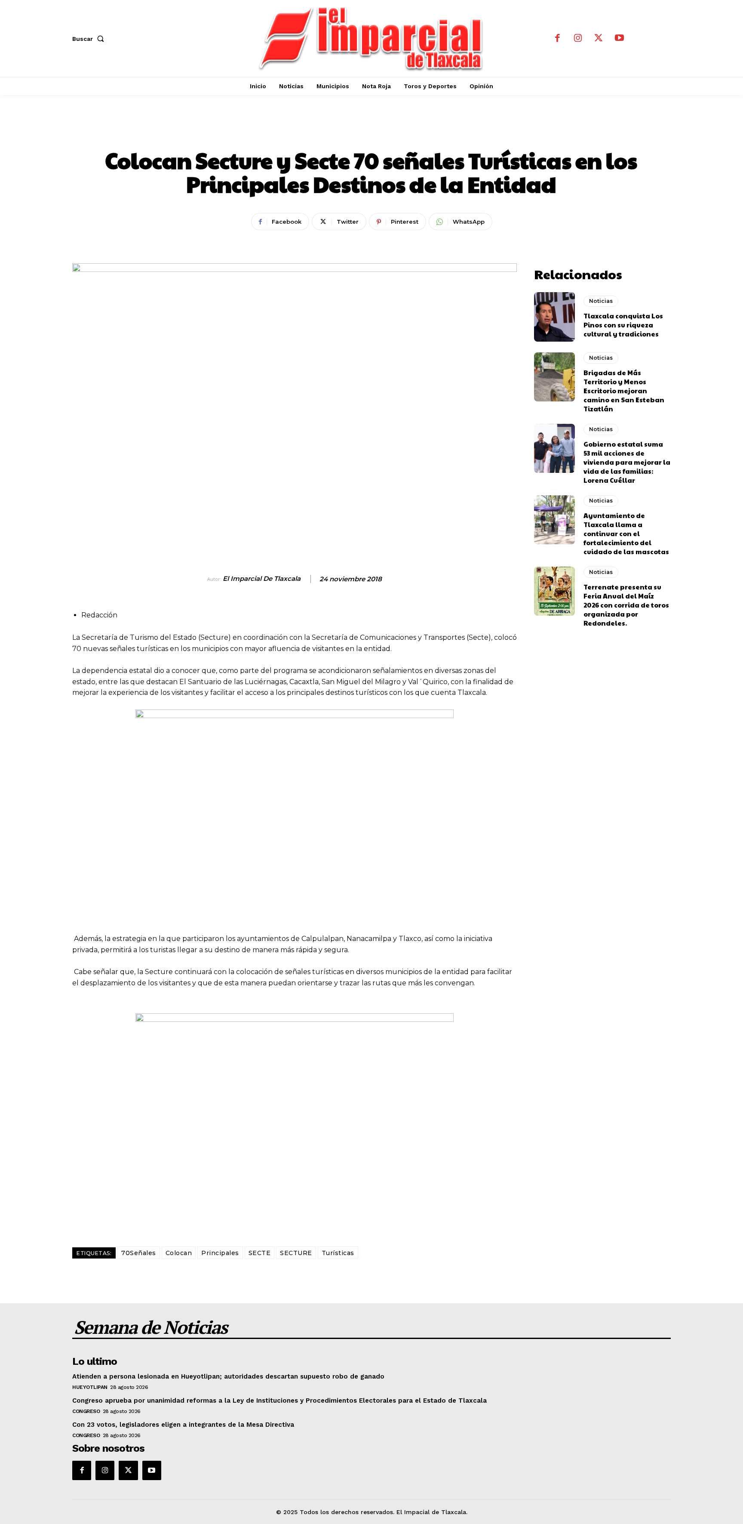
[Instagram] (578, 39)
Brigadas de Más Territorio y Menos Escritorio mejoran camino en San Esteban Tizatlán (623, 390)
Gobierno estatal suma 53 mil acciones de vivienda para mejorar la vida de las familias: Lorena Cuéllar (626, 461)
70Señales (138, 1253)
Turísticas (338, 1253)
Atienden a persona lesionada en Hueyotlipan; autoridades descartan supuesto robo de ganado (228, 1376)
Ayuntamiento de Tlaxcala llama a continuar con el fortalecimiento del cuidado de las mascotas (626, 533)
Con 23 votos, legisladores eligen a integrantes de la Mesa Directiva (183, 1424)
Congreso (86, 1411)
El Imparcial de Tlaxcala (262, 579)
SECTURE (296, 1253)
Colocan (179, 1253)
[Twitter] (598, 39)
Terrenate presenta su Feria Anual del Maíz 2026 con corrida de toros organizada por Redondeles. (626, 604)
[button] (89, 39)
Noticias (371, 131)
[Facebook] (557, 39)
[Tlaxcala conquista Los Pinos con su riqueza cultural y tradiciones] (554, 316)
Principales (220, 1253)
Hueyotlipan (89, 1387)
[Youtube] (619, 39)
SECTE (260, 1253)
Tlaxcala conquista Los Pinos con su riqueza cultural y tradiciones (623, 324)
